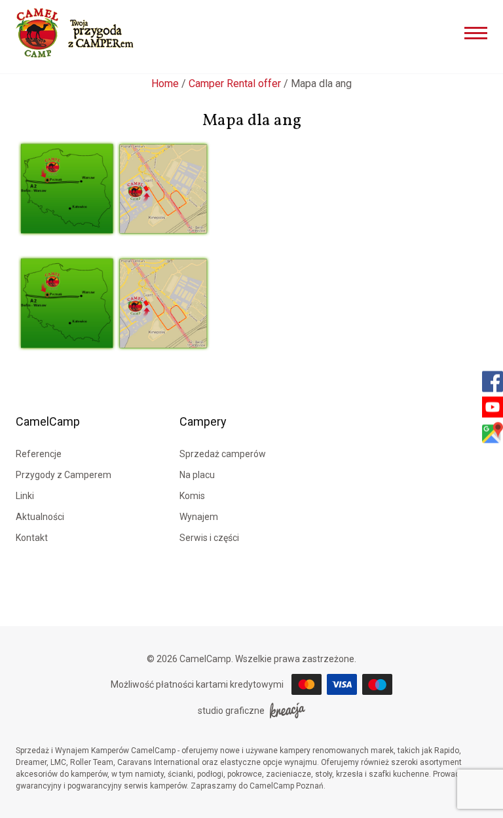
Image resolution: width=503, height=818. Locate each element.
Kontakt (32, 537)
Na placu (197, 475)
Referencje (39, 454)
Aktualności (40, 516)
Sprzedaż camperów (222, 454)
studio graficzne (231, 710)
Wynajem (198, 516)
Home (165, 83)
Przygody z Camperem (63, 475)
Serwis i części (209, 537)
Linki (25, 496)
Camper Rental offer (235, 83)
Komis (192, 496)
